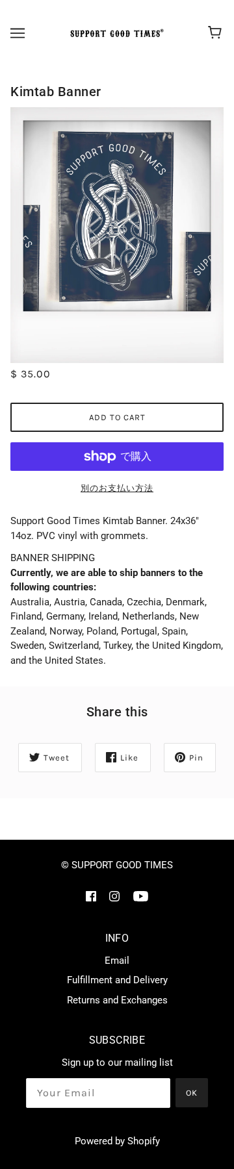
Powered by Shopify (117, 1141)
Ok (192, 1093)
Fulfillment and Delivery (117, 980)
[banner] (115, 33)
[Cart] (217, 33)
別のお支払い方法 (117, 488)
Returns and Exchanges (117, 1000)
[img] (91, 896)
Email (117, 960)
